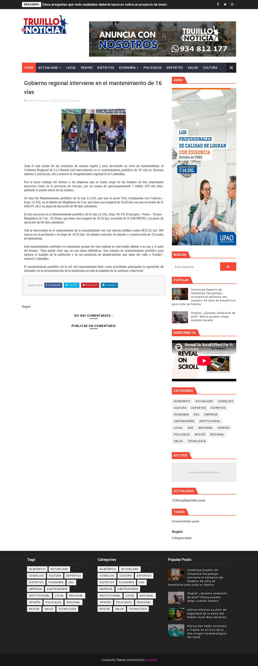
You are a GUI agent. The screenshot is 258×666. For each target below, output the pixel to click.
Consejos (225, 401)
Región (87, 67)
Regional (217, 434)
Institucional (210, 421)
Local (71, 67)
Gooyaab (151, 660)
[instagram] (232, 4)
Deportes (174, 67)
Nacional (206, 427)
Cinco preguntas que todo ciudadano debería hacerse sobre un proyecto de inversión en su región (117, 4)
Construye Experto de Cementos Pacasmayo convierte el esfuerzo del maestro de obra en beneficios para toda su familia (204, 297)
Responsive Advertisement (204, 472)
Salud (193, 67)
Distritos (105, 67)
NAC (191, 427)
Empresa (210, 414)
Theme (120, 660)
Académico (182, 401)
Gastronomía (184, 421)
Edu (197, 414)
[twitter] (225, 4)
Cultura (210, 67)
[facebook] (218, 4)
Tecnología (197, 441)
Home (28, 67)
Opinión (224, 427)
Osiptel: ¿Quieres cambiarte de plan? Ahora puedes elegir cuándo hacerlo (213, 316)
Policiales (153, 67)
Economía (127, 67)
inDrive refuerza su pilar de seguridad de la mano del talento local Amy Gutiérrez (207, 613)
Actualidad (48, 67)
